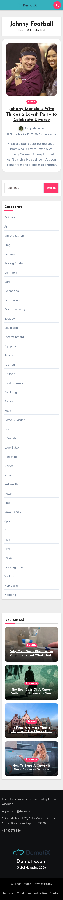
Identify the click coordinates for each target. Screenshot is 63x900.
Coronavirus (12, 300)
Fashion (9, 364)
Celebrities (11, 291)
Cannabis (10, 272)
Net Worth (11, 484)
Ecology (9, 318)
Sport (31, 101)
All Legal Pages (21, 884)
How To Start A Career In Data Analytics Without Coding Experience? (31, 769)
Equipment (11, 346)
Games (8, 401)
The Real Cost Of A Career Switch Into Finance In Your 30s (31, 693)
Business (10, 254)
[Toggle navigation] (4, 5)
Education (11, 328)
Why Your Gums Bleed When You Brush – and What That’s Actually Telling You (31, 655)
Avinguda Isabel (34, 128)
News (8, 493)
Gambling (10, 392)
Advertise (40, 893)
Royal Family (12, 512)
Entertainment (14, 337)
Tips (7, 539)
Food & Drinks (13, 383)
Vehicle (9, 576)
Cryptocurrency (15, 309)
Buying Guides (14, 263)
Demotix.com (31, 861)
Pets (7, 502)
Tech (7, 530)
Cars (7, 281)
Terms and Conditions (17, 893)
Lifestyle (10, 438)
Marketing (11, 456)
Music (8, 475)
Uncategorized (14, 567)
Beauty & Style (14, 235)
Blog (7, 245)
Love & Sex (11, 447)
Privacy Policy (43, 884)
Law (7, 429)
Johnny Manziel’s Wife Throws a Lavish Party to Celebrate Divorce (31, 114)
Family (8, 355)
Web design (12, 585)
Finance (9, 374)
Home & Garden (14, 420)
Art (6, 226)
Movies (8, 466)
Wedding (10, 595)
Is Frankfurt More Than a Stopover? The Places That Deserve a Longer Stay (31, 731)
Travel (8, 558)
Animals (9, 217)
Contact (55, 893)
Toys (7, 548)
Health (8, 410)
